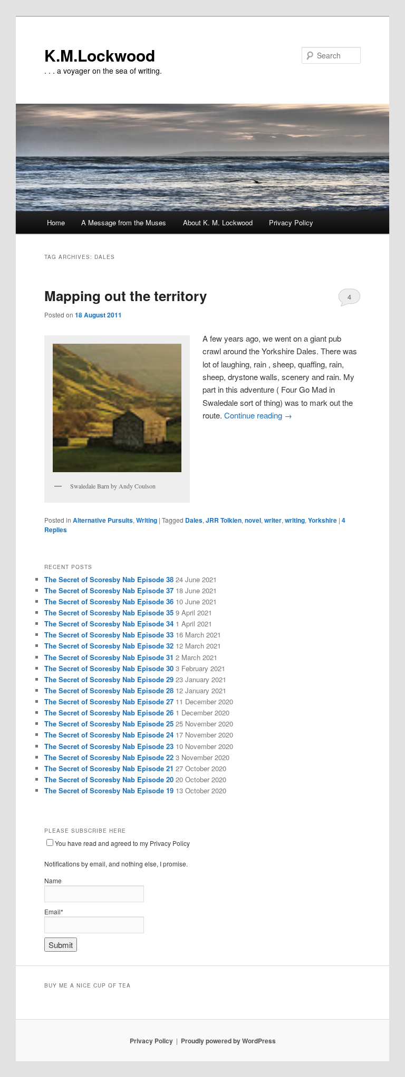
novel (253, 520)
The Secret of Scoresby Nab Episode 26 (108, 712)
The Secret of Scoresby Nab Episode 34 (108, 624)
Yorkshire (322, 520)
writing (295, 520)
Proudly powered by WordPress (228, 1040)
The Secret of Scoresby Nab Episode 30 (108, 668)
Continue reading (258, 415)
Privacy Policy (291, 222)
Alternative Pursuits (103, 520)
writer (273, 520)
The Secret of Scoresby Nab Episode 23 (108, 746)
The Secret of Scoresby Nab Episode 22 (108, 757)
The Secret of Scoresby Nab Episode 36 (108, 601)
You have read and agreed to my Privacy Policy (122, 843)
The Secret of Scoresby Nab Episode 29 (108, 679)
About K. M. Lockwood (218, 222)
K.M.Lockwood (99, 55)
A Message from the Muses (123, 222)
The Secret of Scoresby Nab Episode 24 (108, 735)
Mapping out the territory (125, 295)
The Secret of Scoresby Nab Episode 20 (108, 779)
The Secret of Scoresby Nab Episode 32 (108, 646)
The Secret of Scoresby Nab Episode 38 (108, 579)
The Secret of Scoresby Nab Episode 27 (108, 701)
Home (56, 222)
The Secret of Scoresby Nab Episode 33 (108, 635)
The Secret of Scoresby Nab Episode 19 (108, 790)
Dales (193, 520)
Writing (146, 520)
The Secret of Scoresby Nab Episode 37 (108, 590)
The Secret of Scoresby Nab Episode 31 (108, 657)
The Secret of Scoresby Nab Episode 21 (108, 768)
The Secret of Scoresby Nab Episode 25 (108, 724)
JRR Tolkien (224, 520)
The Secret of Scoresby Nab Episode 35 (108, 612)
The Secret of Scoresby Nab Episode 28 (108, 690)
